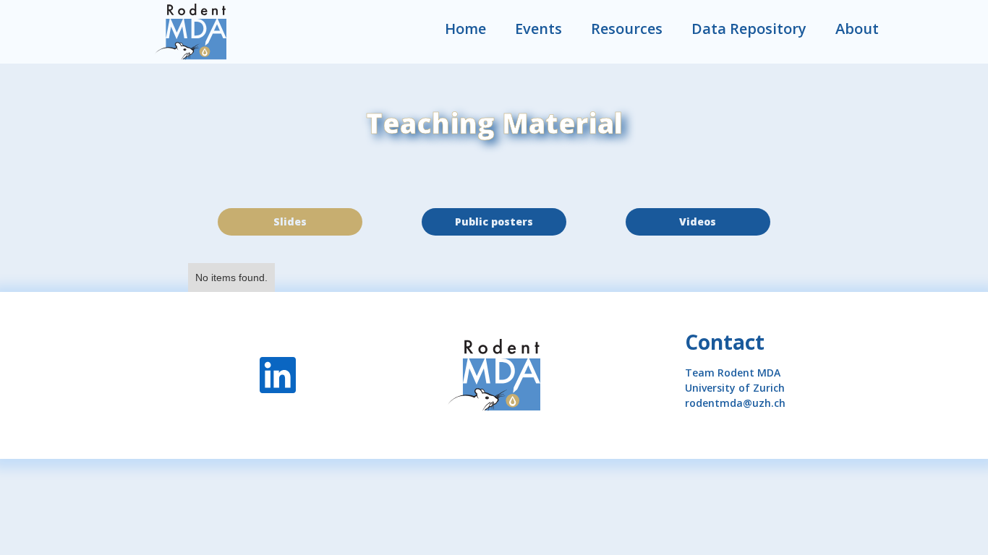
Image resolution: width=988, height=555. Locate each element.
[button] (626, 29)
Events (538, 28)
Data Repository (748, 28)
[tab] (290, 222)
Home (465, 28)
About (857, 28)
